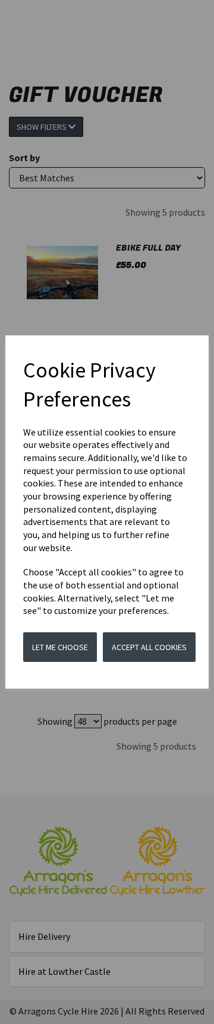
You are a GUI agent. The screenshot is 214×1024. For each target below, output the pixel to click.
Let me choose (60, 647)
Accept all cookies (149, 647)
